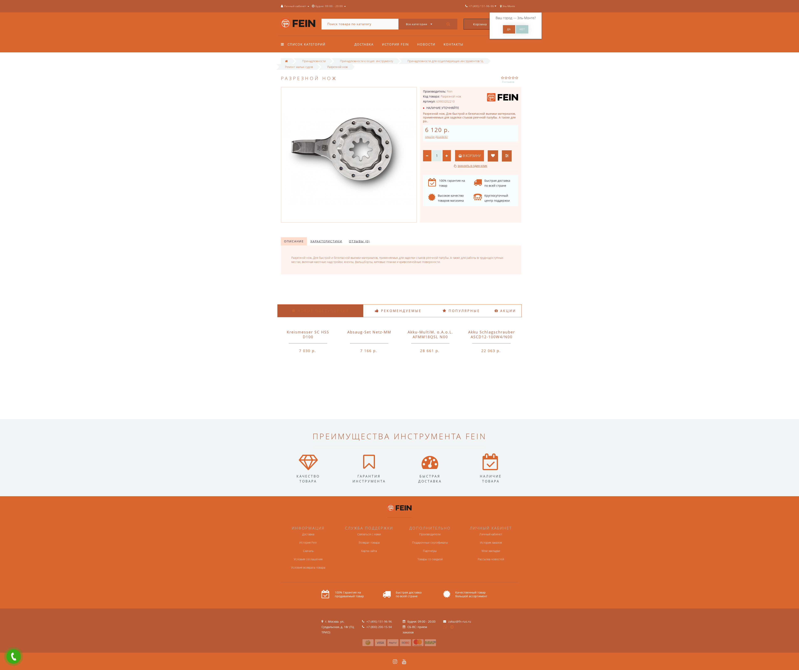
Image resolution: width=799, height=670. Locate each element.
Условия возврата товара (308, 567)
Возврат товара (369, 542)
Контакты (453, 44)
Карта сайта (369, 551)
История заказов (491, 542)
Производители (429, 534)
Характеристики (326, 241)
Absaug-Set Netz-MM (369, 331)
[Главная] (286, 61)
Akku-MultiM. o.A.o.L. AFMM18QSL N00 (430, 334)
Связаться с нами (369, 534)
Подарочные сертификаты (430, 542)
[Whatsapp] (445, 626)
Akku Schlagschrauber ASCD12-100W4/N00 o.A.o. (491, 336)
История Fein (395, 44)
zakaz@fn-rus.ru (459, 621)
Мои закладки (491, 551)
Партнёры (430, 551)
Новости (426, 44)
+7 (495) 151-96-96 (379, 621)
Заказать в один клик (472, 166)
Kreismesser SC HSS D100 (308, 334)
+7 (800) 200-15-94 (379, 627)
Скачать (308, 551)
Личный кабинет (490, 534)
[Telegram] (452, 627)
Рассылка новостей (491, 559)
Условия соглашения (308, 559)
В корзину (471, 155)
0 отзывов (508, 82)
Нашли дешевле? (436, 137)
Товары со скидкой (430, 559)
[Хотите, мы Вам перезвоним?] (13, 656)
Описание (294, 241)
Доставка (364, 44)
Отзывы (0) (359, 241)
